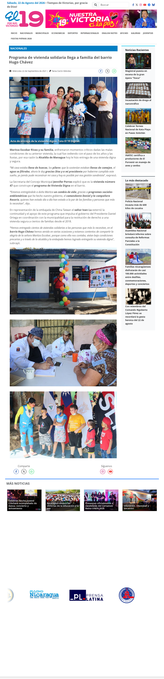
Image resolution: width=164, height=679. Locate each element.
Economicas (58, 33)
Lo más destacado (136, 180)
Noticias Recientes (137, 50)
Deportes (73, 33)
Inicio (14, 33)
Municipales (42, 33)
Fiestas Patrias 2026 (21, 38)
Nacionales (26, 33)
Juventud (148, 33)
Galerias (135, 33)
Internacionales (90, 33)
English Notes (109, 33)
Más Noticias (18, 483)
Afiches (124, 33)
